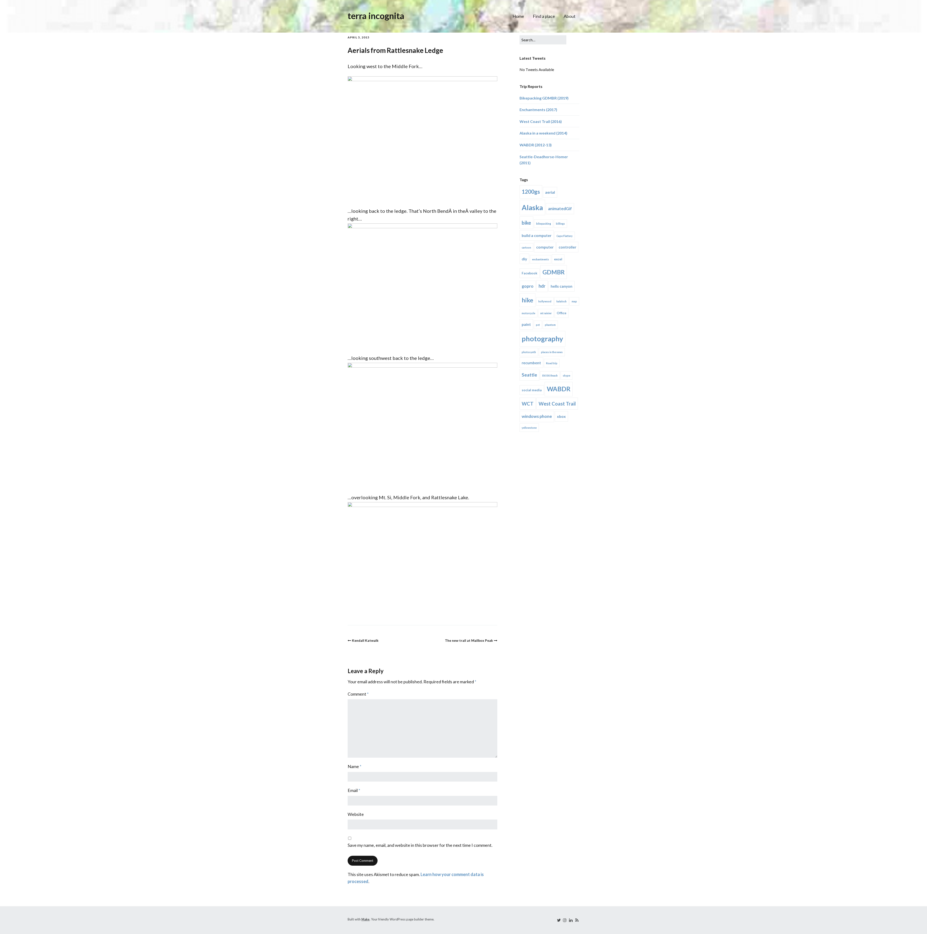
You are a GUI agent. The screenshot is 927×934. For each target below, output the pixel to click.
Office (561, 313)
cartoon (526, 247)
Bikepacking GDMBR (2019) (544, 98)
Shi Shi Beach (550, 375)
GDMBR (553, 272)
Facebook (529, 273)
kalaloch (561, 301)
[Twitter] (559, 920)
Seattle (529, 375)
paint (526, 324)
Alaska (532, 207)
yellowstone (529, 427)
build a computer (536, 235)
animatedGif (560, 208)
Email (354, 790)
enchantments (540, 259)
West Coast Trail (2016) (541, 121)
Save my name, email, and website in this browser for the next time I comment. (420, 845)
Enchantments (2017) (538, 109)
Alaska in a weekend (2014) (543, 133)
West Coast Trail (557, 403)
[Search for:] (543, 39)
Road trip (551, 363)
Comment (358, 694)
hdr (542, 286)
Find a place (544, 16)
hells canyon (561, 286)
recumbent (531, 362)
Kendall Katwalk (365, 640)
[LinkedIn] (570, 920)
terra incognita (376, 15)
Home (518, 16)
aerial (550, 192)
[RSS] (576, 920)
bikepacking (543, 223)
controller (567, 247)
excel (558, 259)
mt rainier (546, 313)
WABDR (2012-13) (536, 145)
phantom (550, 324)
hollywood (544, 301)
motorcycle (528, 313)
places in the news (552, 352)
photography (542, 338)
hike (527, 300)
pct (538, 324)
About (570, 16)
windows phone (537, 416)
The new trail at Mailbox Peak (469, 640)
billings (560, 223)
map (574, 301)
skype (566, 375)
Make (365, 919)
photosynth (529, 352)
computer (545, 247)
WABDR (558, 389)
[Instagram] (564, 920)
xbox (561, 416)
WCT (528, 403)
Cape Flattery (564, 235)
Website (356, 814)
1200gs (531, 191)
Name (354, 766)
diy (524, 259)
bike (526, 223)
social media (532, 390)
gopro (528, 286)
